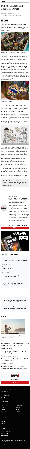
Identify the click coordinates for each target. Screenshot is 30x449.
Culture (2, 413)
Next (15, 306)
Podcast (18, 411)
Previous (15, 298)
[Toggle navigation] (28, 1)
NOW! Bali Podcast (6, 431)
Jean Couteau (17, 15)
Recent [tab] (4, 254)
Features (3, 409)
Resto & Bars (19, 405)
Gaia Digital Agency (11, 441)
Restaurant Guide (6, 264)
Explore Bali (3, 411)
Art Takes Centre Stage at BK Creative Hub (14, 260)
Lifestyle (18, 407)
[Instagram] (2, 398)
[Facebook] (4, 398)
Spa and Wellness (6, 281)
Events (2, 407)
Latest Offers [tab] (13, 254)
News (17, 13)
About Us (3, 421)
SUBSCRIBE (15, 382)
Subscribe (3, 423)
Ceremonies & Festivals (8, 13)
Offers (17, 409)
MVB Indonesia (5, 435)
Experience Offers (6, 272)
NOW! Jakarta (4, 433)
